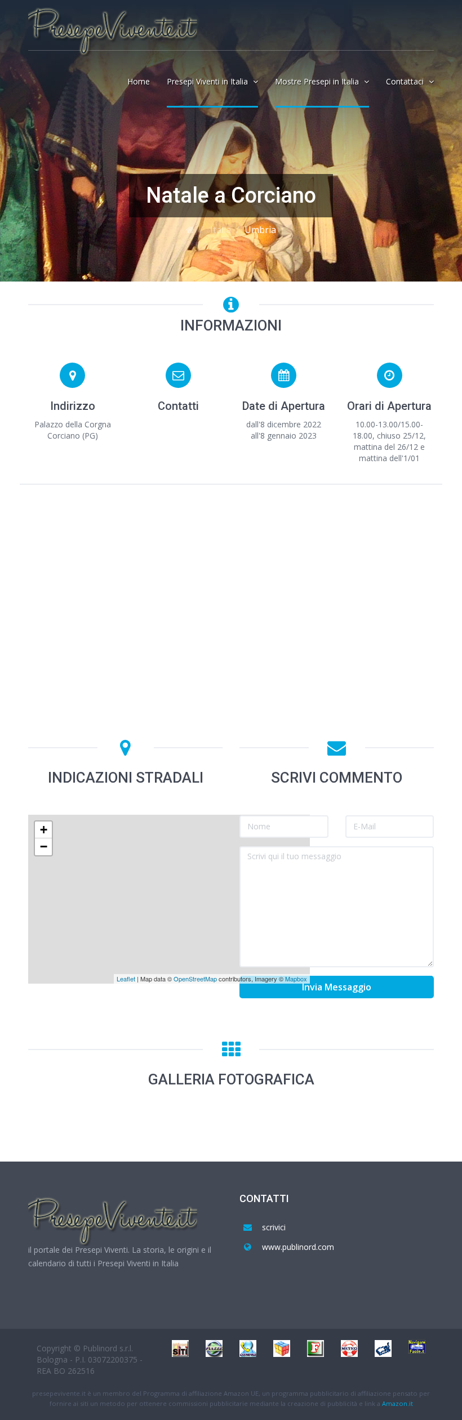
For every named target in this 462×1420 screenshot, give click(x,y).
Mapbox (296, 978)
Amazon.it (397, 1403)
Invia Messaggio (336, 987)
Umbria (260, 230)
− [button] (43, 847)
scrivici (274, 1227)
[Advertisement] (231, 578)
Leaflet (126, 978)
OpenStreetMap (195, 978)
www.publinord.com (298, 1247)
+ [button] (43, 830)
